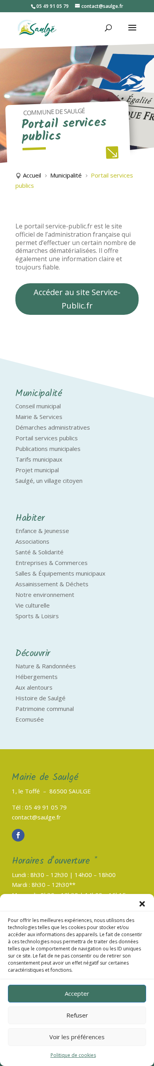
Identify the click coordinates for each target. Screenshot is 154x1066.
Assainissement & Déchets (51, 584)
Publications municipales (48, 449)
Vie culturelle (32, 605)
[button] (142, 904)
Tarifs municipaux (38, 459)
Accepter (77, 993)
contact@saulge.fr (36, 817)
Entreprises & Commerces (51, 563)
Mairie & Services (38, 417)
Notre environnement (44, 594)
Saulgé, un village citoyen (49, 480)
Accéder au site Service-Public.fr (77, 299)
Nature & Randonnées (45, 666)
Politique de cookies (73, 1055)
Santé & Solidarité (39, 552)
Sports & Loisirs (37, 616)
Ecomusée (29, 719)
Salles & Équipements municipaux (60, 573)
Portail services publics (46, 438)
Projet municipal (37, 470)
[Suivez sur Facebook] (18, 835)
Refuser (77, 1015)
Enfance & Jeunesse (42, 531)
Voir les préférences (77, 1037)
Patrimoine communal (44, 709)
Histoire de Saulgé (40, 698)
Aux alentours (34, 687)
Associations (32, 541)
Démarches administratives (52, 427)
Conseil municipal (38, 406)
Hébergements (36, 677)
